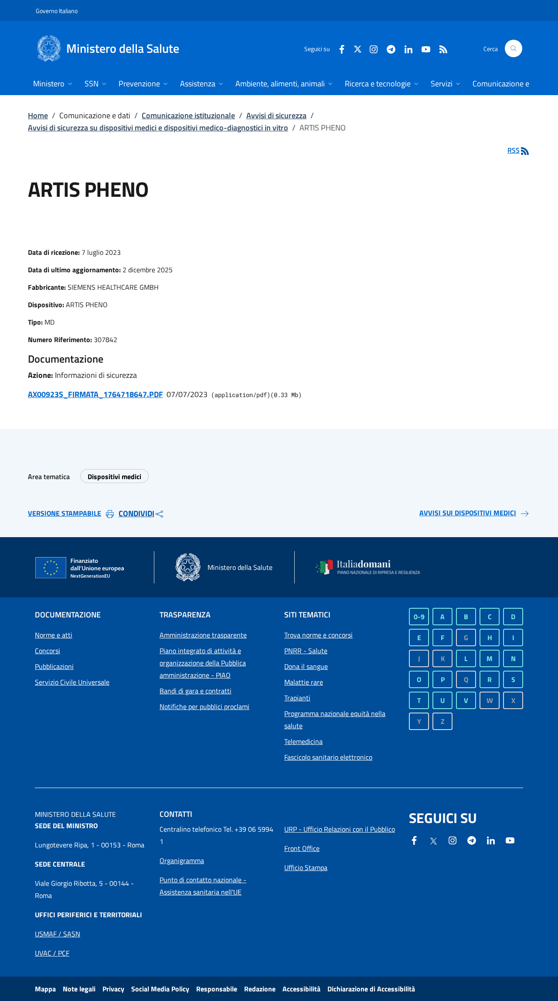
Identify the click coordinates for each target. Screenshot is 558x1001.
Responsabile (216, 989)
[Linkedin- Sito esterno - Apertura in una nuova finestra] (491, 839)
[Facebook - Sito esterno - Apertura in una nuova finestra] (338, 48)
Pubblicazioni (54, 666)
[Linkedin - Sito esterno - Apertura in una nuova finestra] (405, 48)
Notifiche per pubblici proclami (204, 706)
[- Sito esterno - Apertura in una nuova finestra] (510, 839)
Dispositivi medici (114, 476)
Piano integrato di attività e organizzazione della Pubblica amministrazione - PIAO (203, 662)
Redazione (260, 989)
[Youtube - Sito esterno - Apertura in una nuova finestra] (422, 48)
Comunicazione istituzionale (188, 115)
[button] (513, 48)
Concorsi (47, 650)
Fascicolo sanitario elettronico (328, 757)
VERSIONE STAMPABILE (64, 513)
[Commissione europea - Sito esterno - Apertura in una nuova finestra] (80, 568)
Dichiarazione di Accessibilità (371, 989)
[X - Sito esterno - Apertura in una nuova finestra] (357, 48)
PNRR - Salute (305, 650)
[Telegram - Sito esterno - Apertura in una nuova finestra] (471, 839)
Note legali (79, 989)
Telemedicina (303, 741)
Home (38, 115)
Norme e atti (53, 635)
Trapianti (297, 697)
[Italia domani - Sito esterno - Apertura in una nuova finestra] (373, 567)
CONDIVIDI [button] (136, 513)
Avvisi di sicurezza (276, 115)
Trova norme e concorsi (318, 635)
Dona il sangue (306, 666)
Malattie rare (303, 682)
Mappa (45, 989)
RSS (513, 150)
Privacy (113, 989)
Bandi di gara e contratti (195, 691)
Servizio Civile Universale (72, 682)
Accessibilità (301, 989)
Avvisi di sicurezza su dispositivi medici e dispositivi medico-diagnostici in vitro (158, 128)
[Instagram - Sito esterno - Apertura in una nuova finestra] (370, 48)
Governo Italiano (57, 10)
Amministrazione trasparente (203, 635)
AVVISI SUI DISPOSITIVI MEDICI (467, 512)
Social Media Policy (160, 989)
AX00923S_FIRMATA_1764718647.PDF (95, 394)
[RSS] (440, 48)
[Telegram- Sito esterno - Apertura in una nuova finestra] (387, 48)
